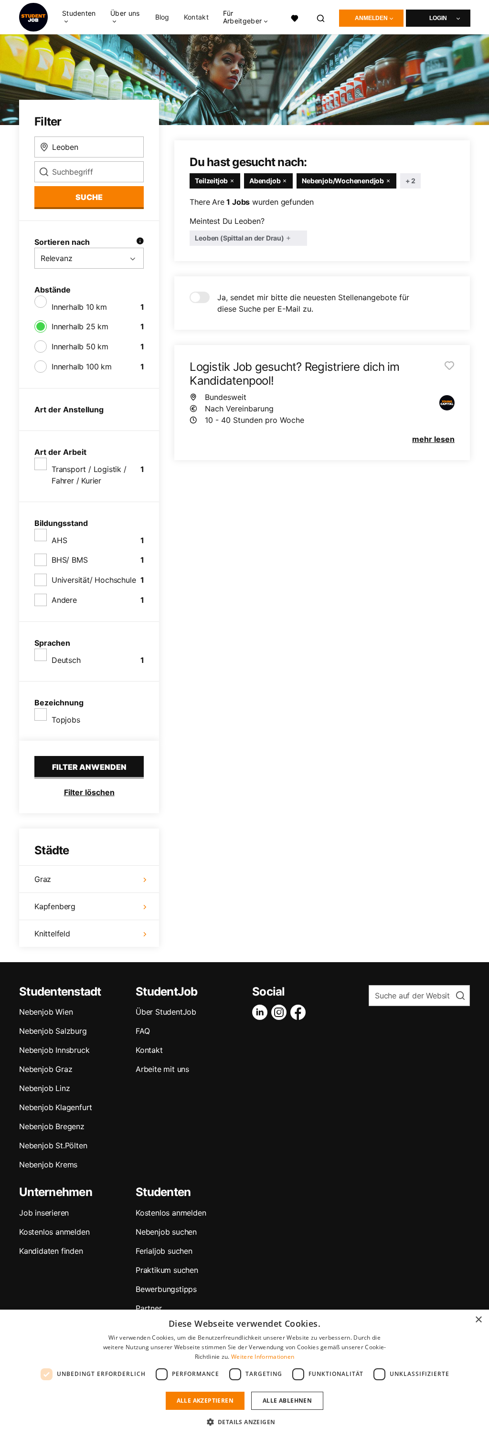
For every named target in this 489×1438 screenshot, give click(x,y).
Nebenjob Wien (46, 1012)
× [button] (478, 1319)
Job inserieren (44, 1213)
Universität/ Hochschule (94, 580)
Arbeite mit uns (162, 1069)
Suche (89, 197)
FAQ (142, 1031)
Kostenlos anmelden (54, 1232)
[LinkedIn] (261, 1012)
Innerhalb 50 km (80, 346)
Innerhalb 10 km (79, 307)
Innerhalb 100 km (82, 366)
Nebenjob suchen (166, 1232)
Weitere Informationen (262, 1357)
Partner (149, 1308)
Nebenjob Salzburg (53, 1031)
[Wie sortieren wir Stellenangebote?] (140, 242)
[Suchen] (321, 17)
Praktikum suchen (167, 1270)
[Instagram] (280, 1012)
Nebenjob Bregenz (52, 1126)
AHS (59, 540)
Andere (64, 600)
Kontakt (196, 17)
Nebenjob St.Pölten (53, 1145)
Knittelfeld (52, 933)
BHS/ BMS (69, 560)
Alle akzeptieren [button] (205, 1400)
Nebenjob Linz (44, 1088)
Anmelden (371, 18)
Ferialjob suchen (164, 1251)
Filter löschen (89, 792)
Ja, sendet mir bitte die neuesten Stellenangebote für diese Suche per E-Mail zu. (313, 303)
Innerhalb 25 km (80, 326)
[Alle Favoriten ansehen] (294, 17)
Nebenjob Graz (45, 1069)
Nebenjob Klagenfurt (55, 1107)
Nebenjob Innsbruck (54, 1050)
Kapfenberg (54, 906)
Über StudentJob (166, 1012)
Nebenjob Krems (48, 1164)
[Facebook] (299, 1012)
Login (438, 18)
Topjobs (66, 719)
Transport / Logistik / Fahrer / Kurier (89, 474)
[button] (245, 1422)
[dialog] (244, 1374)
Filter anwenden (89, 767)
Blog (162, 17)
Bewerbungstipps (166, 1289)
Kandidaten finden (51, 1251)
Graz (42, 879)
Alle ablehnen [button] (287, 1400)
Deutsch (66, 660)
